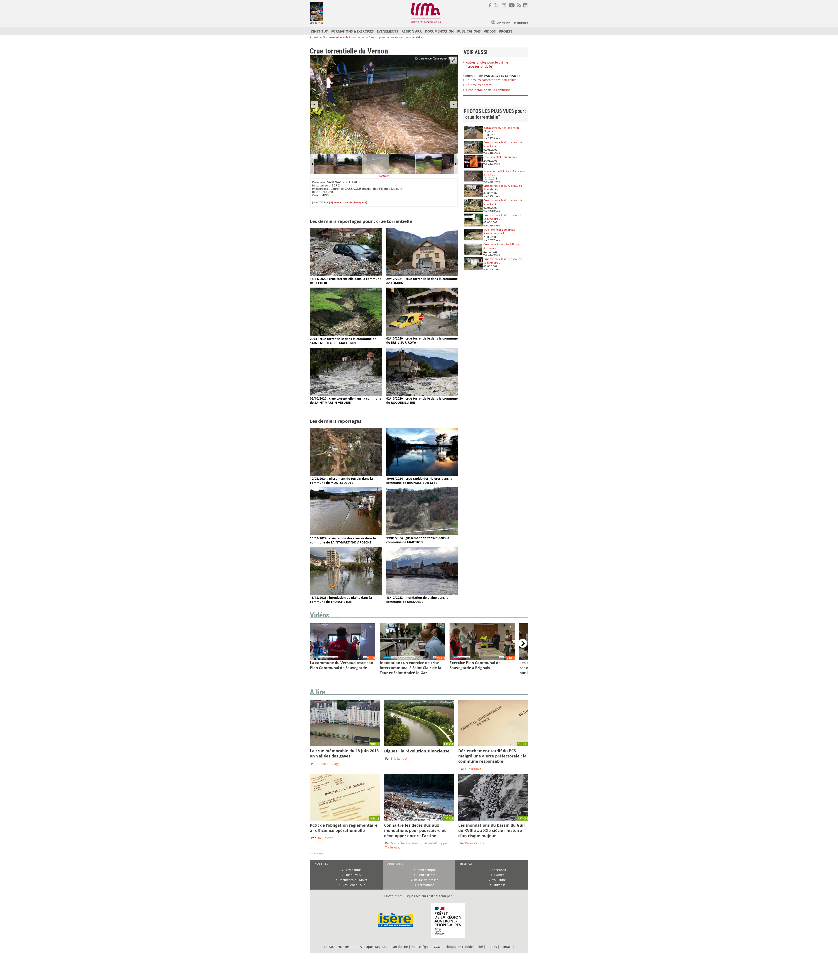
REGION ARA (412, 31)
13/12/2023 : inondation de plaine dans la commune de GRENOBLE (417, 599)
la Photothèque (355, 37)
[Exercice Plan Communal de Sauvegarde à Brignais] (482, 659)
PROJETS (505, 31)
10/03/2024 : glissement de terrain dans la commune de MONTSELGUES (341, 480)
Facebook (499, 870)
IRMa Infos (353, 870)
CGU (437, 947)
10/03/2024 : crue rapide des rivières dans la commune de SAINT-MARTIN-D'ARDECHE (343, 540)
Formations (426, 885)
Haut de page (317, 853)
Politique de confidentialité (463, 947)
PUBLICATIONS (469, 31)
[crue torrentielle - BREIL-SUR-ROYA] (422, 334)
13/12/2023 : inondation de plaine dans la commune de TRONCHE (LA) (341, 599)
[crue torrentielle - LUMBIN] (422, 275)
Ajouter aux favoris (341, 202)
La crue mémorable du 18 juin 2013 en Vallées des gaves (344, 753)
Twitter (499, 875)
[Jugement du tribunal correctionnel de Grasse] (493, 745)
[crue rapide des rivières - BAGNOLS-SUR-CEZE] (422, 475)
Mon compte (426, 870)
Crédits (491, 947)
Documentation (332, 37)
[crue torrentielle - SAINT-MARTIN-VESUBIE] (346, 394)
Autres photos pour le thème (487, 64)
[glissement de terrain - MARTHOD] (422, 534)
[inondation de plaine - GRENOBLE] (422, 594)
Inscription (521, 22)
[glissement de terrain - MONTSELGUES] (346, 475)
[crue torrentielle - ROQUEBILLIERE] (422, 394)
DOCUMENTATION (439, 31)
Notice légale (420, 947)
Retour (384, 176)
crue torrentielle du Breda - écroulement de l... (499, 231)
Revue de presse (426, 880)
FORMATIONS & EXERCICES (352, 31)
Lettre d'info (426, 875)
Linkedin (499, 885)
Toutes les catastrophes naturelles (491, 80)
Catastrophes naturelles (383, 37)
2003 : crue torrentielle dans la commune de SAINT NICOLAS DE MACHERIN (343, 341)
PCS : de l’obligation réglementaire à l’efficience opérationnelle (344, 828)
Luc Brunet (473, 769)
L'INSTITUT (319, 31)
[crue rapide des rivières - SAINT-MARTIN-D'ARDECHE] (346, 534)
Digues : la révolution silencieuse (417, 751)
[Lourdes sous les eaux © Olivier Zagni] (345, 745)
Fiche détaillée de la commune (488, 90)
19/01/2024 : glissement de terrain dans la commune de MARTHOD (417, 540)
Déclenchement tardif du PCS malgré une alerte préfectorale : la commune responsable (492, 756)
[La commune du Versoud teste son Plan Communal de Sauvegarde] (342, 659)
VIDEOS (490, 31)
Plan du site (399, 947)
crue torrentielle (412, 37)
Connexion (503, 22)
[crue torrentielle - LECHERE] (346, 275)
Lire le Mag (316, 22)
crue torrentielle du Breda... (500, 157)
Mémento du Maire (353, 880)
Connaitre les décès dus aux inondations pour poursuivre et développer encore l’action (415, 830)
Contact (506, 947)
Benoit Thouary (328, 764)
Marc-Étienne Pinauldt (407, 843)
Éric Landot (399, 758)
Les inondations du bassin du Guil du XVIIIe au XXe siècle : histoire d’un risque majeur (491, 830)
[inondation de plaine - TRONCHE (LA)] (346, 594)
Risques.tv (353, 875)
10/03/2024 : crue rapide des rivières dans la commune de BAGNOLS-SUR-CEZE (419, 480)
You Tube (499, 880)
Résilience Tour (353, 885)
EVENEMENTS (387, 31)
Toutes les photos (479, 85)
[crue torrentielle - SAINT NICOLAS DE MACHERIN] (346, 335)
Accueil (314, 37)
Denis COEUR (474, 843)
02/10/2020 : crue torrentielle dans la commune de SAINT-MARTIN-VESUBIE (345, 400)
